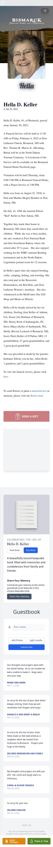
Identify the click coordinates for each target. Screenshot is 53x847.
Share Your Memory (19, 596)
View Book (14, 550)
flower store (37, 395)
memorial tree (39, 391)
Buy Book (30, 550)
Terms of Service (34, 834)
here (6, 376)
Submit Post (26, 647)
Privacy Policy (18, 834)
